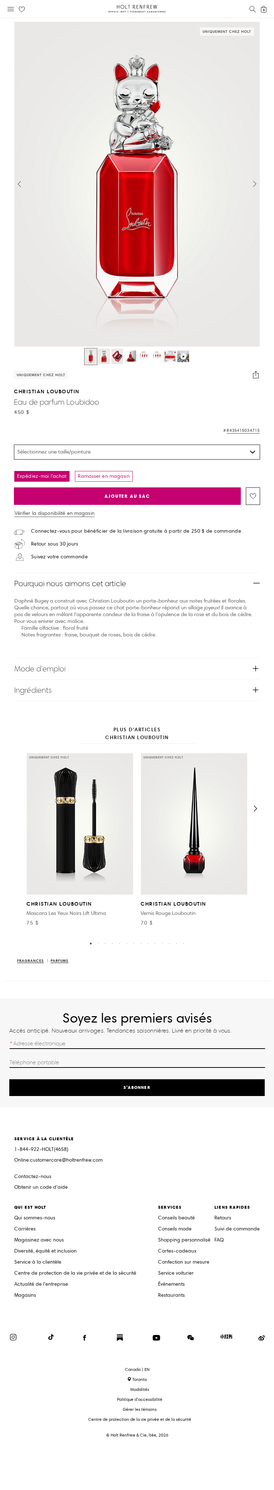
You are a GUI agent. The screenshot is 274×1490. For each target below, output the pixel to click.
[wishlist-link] (22, 9)
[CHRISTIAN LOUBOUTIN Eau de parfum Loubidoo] (90, 356)
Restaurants (171, 1295)
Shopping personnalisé (184, 1240)
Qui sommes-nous (34, 1218)
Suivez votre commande (59, 557)
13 (176, 943)
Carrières (25, 1229)
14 (183, 943)
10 (155, 943)
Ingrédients (33, 690)
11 (162, 943)
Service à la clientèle (37, 1262)
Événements (171, 1284)
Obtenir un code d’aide (41, 1187)
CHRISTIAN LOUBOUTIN (47, 391)
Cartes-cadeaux (177, 1251)
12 (169, 943)
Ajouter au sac (127, 496)
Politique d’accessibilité (139, 1399)
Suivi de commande (237, 1229)
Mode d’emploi (40, 669)
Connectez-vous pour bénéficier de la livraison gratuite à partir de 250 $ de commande (136, 531)
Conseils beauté (176, 1218)
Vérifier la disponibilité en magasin (55, 513)
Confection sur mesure (183, 1262)
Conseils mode (175, 1229)
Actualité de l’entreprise (41, 1284)
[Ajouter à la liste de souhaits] (253, 496)
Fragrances (30, 961)
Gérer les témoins (140, 1409)
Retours (222, 1218)
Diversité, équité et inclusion (45, 1251)
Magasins (25, 1295)
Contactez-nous (32, 1176)
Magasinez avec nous (39, 1240)
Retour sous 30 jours (54, 544)
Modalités (139, 1389)
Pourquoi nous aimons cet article (70, 583)
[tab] (137, 734)
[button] (19, 184)
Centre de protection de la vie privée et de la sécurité (75, 1273)
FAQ (219, 1240)
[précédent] (18, 808)
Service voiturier (176, 1273)
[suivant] (255, 808)
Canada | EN (137, 1369)
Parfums (59, 961)
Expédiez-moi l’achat (41, 476)
